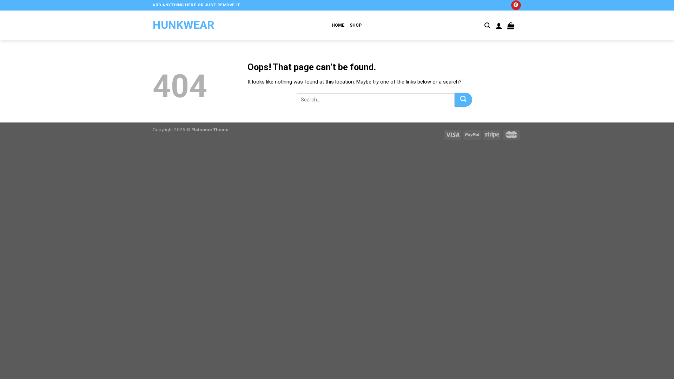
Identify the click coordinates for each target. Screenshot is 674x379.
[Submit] (463, 100)
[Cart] (510, 25)
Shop (356, 25)
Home (338, 25)
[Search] (487, 25)
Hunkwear (183, 25)
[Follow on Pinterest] (516, 5)
